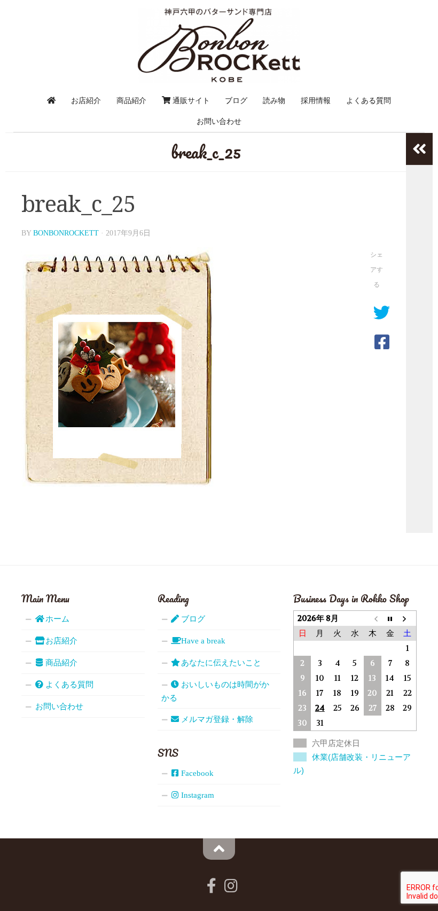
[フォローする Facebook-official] (211, 885)
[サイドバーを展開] (419, 149)
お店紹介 (86, 100)
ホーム (56, 619)
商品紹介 (131, 100)
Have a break (202, 641)
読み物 (274, 100)
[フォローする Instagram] (230, 885)
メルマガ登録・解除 (216, 719)
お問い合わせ (219, 121)
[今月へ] (390, 618)
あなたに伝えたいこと (220, 662)
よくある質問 (368, 100)
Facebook (196, 773)
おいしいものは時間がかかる (215, 691)
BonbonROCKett (66, 233)
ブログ (236, 100)
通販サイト (190, 100)
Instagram (196, 795)
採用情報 (316, 100)
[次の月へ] (408, 618)
